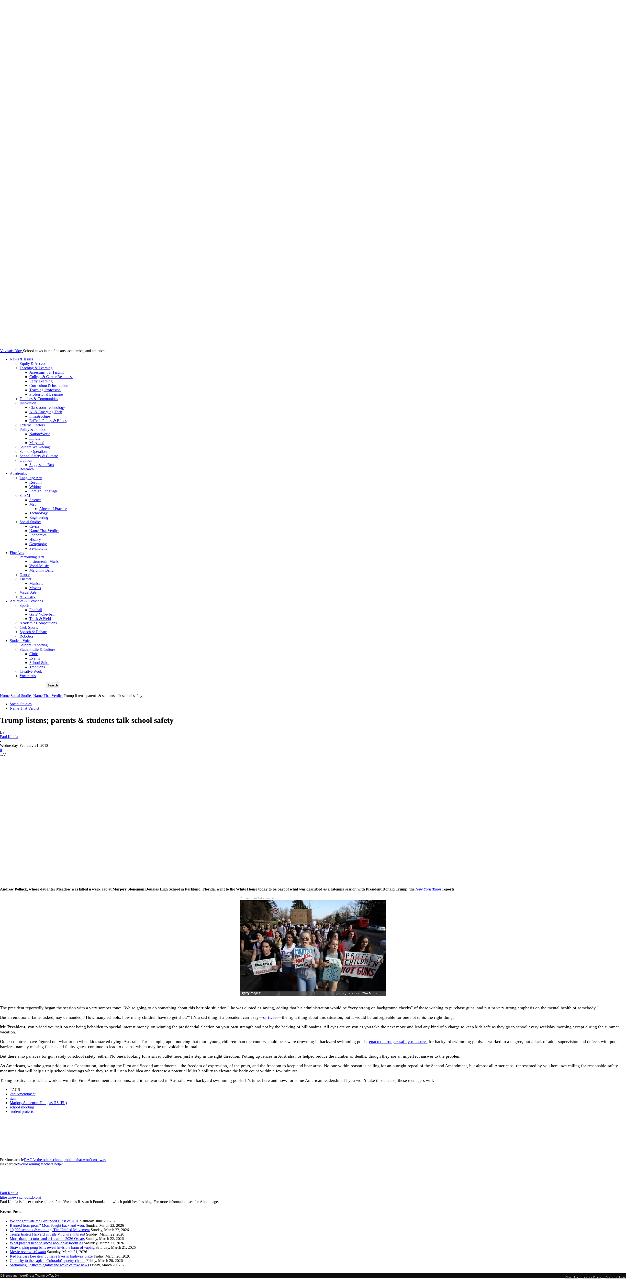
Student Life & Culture (37, 649)
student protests (22, 1111)
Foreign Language (43, 491)
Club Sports (29, 627)
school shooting (22, 1107)
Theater (25, 579)
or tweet (270, 1017)
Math (33, 504)
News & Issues (21, 359)
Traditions (37, 667)
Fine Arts (17, 553)
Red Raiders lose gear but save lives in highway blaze (51, 1256)
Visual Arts (28, 592)
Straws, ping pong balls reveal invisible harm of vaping (52, 1247)
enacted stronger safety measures (398, 1041)
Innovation (28, 403)
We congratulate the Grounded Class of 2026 (44, 1221)
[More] (78, 762)
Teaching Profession (45, 390)
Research (27, 469)
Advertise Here (615, 1277)
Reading (35, 482)
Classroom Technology (47, 407)
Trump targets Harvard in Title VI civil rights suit (47, 1234)
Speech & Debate (33, 632)
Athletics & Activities (26, 601)
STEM (25, 495)
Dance (25, 575)
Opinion (26, 460)
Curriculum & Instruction (48, 385)
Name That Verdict (44, 531)
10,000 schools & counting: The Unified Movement (50, 1230)
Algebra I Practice (53, 509)
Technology (38, 513)
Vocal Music (39, 566)
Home (5, 696)
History (35, 539)
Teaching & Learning (36, 368)
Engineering (38, 517)
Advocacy (27, 597)
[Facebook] (8, 762)
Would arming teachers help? (40, 1164)
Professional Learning (46, 394)
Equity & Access (32, 363)
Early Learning (41, 381)
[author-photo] (11, 1188)
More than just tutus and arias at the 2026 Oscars (47, 1239)
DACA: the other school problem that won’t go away (65, 1160)
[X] (26, 762)
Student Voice (20, 641)
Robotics (26, 636)
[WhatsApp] (61, 762)
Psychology (38, 548)
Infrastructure (39, 416)
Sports (24, 605)
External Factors (32, 425)
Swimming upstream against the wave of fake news (49, 1265)
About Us (571, 1277)
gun (13, 1098)
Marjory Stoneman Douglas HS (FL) (38, 1103)
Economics (37, 535)
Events (34, 658)
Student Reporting (34, 645)
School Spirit (39, 663)
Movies (35, 588)
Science (35, 500)
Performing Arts (32, 557)
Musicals (36, 583)
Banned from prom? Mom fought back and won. (47, 1225)
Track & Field (40, 619)
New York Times (428, 889)
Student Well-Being (35, 447)
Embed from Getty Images (257, 898)
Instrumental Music (44, 561)
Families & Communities (39, 399)
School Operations (34, 451)
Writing (35, 487)
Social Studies (30, 522)
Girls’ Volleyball (42, 614)
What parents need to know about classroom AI (46, 1243)
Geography (38, 544)
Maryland (36, 443)
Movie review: (28, 1252)
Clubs (33, 654)
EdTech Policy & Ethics (48, 421)
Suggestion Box (41, 465)
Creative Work (31, 671)
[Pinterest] (43, 762)
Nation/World (39, 434)
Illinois (34, 438)
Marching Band (41, 570)
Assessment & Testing (46, 372)
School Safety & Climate (39, 456)
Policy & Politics (32, 429)
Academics (18, 473)
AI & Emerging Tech (45, 412)
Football (35, 610)
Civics (34, 526)
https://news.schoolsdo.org (20, 1197)
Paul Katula (9, 737)
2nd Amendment (22, 1094)
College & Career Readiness (51, 377)
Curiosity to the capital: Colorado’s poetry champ (47, 1261)
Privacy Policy (591, 1277)
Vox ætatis (28, 676)
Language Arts (31, 478)
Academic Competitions (38, 623)
